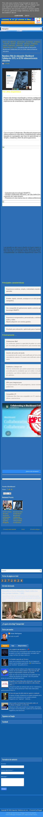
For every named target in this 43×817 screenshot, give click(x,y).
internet (5, 45)
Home (4, 42)
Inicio (23, 529)
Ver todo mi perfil (13, 636)
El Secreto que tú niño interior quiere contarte (24, 693)
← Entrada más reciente (9, 529)
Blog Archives (22, 645)
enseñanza (34, 43)
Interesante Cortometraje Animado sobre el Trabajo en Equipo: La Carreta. (23, 704)
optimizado (19, 45)
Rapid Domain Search (31, 814)
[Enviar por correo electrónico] (4, 493)
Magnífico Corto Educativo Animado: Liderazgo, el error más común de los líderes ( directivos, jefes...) (25, 683)
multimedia (11, 45)
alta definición (12, 42)
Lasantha (33, 813)
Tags (12, 645)
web (15, 47)
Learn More (19, 15)
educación (20, 43)
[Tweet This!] (9, 489)
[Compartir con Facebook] (10, 493)
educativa (27, 43)
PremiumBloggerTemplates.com (15, 814)
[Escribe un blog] (6, 493)
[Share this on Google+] (11, 489)
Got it (27, 15)
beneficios (37, 42)
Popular (5, 645)
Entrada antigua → (35, 529)
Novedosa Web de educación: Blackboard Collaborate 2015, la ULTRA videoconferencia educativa (19, 58)
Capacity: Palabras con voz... (20, 810)
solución (26, 45)
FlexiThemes (16, 813)
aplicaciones (21, 42)
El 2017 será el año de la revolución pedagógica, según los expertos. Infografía (7, 517)
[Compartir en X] (8, 493)
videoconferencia (8, 47)
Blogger (39, 810)
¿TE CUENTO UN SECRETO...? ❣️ (19, 649)
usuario (32, 45)
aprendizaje (29, 42)
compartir (6, 43)
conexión (13, 43)
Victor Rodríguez (16, 633)
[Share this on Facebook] (7, 489)
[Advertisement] (22, 35)
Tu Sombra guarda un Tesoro (18, 659)
